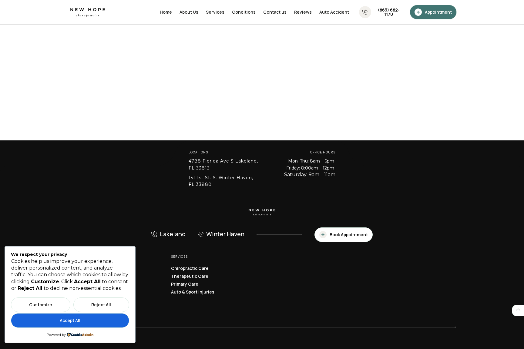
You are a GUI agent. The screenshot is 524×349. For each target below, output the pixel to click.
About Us (189, 12)
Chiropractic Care (190, 268)
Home (166, 12)
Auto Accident (334, 12)
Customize (40, 304)
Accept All (70, 320)
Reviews (303, 12)
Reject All (101, 304)
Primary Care (184, 284)
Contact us (275, 12)
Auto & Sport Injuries (192, 292)
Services (215, 12)
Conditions (244, 12)
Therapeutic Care (189, 276)
